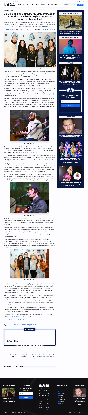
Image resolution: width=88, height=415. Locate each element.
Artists (37, 4)
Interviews (30, 4)
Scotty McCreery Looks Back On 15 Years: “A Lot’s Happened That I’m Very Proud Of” (70, 32)
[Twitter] (75, 1)
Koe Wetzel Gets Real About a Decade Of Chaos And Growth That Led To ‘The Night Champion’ (8, 401)
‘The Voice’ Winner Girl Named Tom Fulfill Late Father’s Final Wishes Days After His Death (43, 356)
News (19, 4)
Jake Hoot (15, 325)
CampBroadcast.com (15, 316)
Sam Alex (33, 325)
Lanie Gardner (24, 325)
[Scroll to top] (85, 412)
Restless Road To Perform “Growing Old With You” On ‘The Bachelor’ (16, 355)
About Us (6, 1)
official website (37, 148)
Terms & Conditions (19, 412)
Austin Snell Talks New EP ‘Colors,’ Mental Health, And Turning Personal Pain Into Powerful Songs (70, 57)
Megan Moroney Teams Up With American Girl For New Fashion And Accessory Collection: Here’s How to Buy (70, 184)
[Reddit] (50, 29)
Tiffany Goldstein (13, 341)
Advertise (11, 1)
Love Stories (54, 4)
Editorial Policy (5, 412)
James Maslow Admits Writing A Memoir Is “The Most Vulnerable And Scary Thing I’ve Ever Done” (70, 137)
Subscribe (70, 105)
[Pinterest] (52, 29)
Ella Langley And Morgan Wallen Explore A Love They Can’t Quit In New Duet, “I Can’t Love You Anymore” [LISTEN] (70, 83)
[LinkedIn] (48, 29)
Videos (48, 4)
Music (24, 4)
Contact (16, 1)
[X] (43, 29)
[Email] (55, 29)
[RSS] (83, 1)
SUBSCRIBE (80, 4)
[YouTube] (77, 1)
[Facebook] (73, 1)
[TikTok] (81, 1)
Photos (43, 4)
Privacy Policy (12, 412)
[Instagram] (79, 1)
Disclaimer (26, 412)
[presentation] (70, 22)
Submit (26, 397)
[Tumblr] (46, 29)
